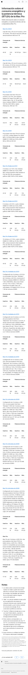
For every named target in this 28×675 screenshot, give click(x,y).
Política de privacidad (5, 672)
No (22, 657)
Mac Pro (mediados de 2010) (11, 271)
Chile (2, 668)
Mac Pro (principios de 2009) (11, 399)
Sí (16, 657)
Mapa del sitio (14, 672)
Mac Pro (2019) (7, 92)
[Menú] (26, 2)
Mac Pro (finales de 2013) (10, 166)
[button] (19, 2)
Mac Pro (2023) (7, 29)
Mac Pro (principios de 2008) (11, 488)
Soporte (6, 661)
